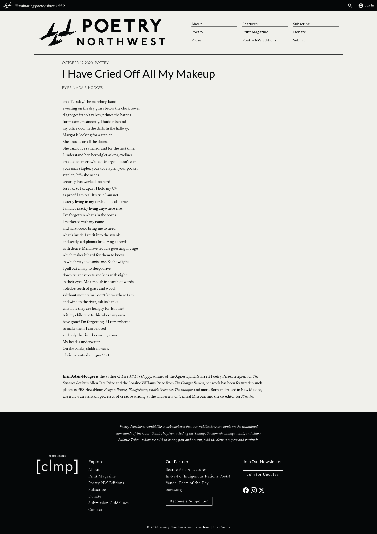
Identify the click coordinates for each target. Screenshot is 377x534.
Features (250, 24)
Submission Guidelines (108, 503)
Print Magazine (255, 32)
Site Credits (221, 527)
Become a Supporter (189, 501)
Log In (369, 5)
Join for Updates (263, 474)
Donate (299, 32)
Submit (299, 40)
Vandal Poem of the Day (187, 483)
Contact (95, 510)
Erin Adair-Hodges (85, 87)
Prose (196, 40)
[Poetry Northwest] (102, 32)
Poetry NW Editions (259, 40)
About (196, 24)
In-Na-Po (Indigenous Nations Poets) (198, 476)
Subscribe (301, 24)
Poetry (197, 32)
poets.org (174, 490)
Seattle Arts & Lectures (186, 470)
